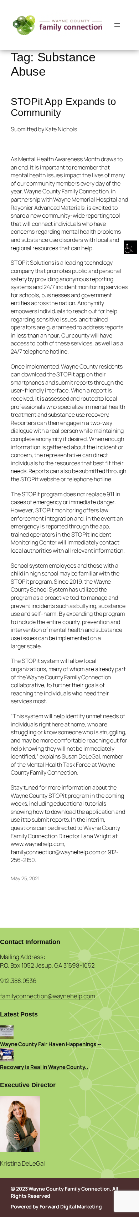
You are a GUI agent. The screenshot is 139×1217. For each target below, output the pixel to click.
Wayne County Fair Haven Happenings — (50, 1044)
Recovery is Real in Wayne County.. (44, 1067)
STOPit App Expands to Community (63, 107)
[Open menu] (117, 25)
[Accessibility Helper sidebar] (130, 247)
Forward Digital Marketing (71, 1206)
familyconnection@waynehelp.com (47, 996)
